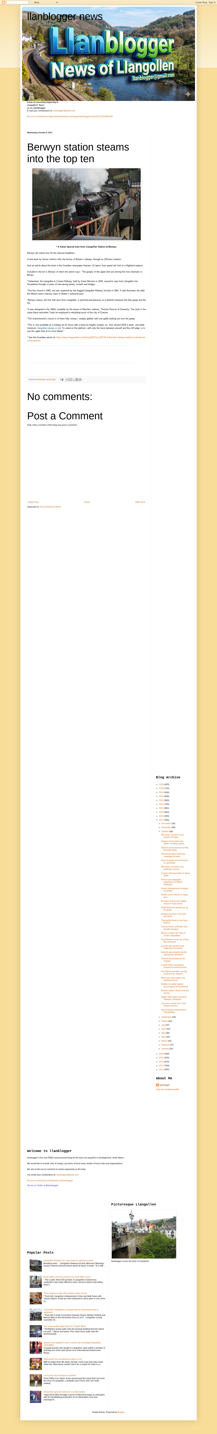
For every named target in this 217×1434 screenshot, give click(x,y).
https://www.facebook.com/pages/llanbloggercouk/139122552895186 (81, 116)
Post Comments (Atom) (50, 507)
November (166, 827)
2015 (161, 1057)
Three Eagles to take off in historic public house (65, 1293)
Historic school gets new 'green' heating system (172, 842)
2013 (161, 1065)
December (166, 823)
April (163, 1037)
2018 (161, 816)
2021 (161, 804)
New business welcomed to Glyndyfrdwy (173, 1011)
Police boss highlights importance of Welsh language (171, 882)
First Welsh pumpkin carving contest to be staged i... (174, 972)
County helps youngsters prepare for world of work (173, 966)
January (165, 1049)
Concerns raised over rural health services (173, 1004)
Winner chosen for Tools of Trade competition (173, 934)
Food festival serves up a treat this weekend (175, 940)
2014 (161, 1062)
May (163, 1033)
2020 (161, 808)
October (165, 831)
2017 (161, 820)
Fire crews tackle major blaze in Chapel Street (65, 1326)
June (163, 1029)
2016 (161, 1054)
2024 (161, 792)
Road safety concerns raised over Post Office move (67, 1277)
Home (87, 502)
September (166, 1017)
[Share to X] (73, 379)
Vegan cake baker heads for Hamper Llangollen (174, 998)
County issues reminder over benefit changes (174, 927)
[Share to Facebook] (77, 379)
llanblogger (164, 1085)
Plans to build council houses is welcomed (174, 861)
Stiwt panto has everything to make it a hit (63, 1359)
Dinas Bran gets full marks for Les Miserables (64, 1392)
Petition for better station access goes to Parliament (174, 985)
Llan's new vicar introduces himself (60, 1375)
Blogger (120, 1412)
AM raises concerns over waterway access (172, 868)
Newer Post (33, 502)
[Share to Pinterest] (80, 379)
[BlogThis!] (70, 379)
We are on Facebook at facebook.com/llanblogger (50, 1180)
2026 (161, 784)
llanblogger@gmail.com (64, 111)
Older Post (140, 502)
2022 (161, 800)
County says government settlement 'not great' (172, 947)
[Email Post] (62, 379)
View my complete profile (167, 1089)
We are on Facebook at (37, 116)
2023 (161, 796)
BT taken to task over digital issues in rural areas (173, 902)
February (165, 1045)
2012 (161, 1069)
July (163, 1025)
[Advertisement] (169, 182)
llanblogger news (65, 16)
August (164, 1021)
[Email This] (67, 379)
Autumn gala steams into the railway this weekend (174, 953)
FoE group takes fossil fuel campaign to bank (173, 855)
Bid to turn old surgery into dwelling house (173, 979)
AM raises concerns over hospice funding (172, 836)
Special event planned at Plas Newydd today (175, 849)
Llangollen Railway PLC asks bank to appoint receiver (68, 1260)
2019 (161, 812)
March (164, 1041)
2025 (161, 788)
